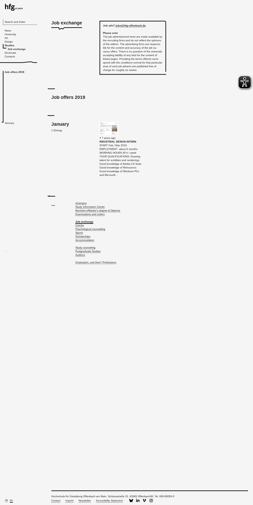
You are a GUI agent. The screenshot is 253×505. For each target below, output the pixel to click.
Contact (55, 500)
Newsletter (85, 500)
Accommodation (84, 240)
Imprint (69, 500)
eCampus (81, 203)
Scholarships (82, 236)
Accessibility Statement (109, 500)
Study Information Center (90, 206)
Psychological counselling (90, 229)
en (11, 500)
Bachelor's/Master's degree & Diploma (97, 210)
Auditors (80, 254)
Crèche (79, 225)
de (6, 500)
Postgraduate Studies (88, 251)
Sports (79, 232)
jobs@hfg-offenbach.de (131, 25)
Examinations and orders (90, 214)
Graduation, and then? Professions (95, 262)
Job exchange (84, 221)
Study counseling (85, 247)
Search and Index (15, 21)
